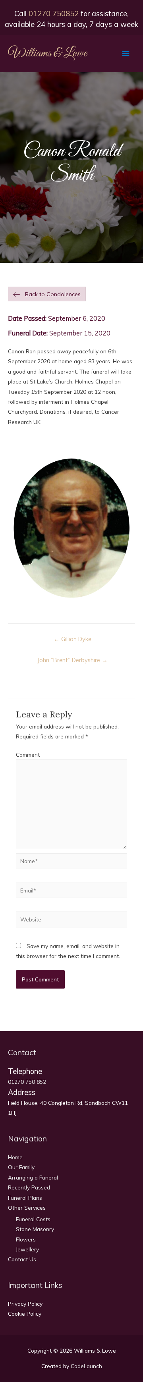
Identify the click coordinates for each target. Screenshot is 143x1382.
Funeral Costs (33, 1219)
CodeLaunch (86, 1366)
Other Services (27, 1207)
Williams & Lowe (47, 54)
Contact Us (22, 1259)
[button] (47, 294)
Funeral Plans (25, 1197)
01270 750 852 (27, 1081)
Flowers (26, 1239)
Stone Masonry (35, 1229)
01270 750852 (54, 13)
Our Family (21, 1167)
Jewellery (27, 1249)
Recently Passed (29, 1187)
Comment (28, 754)
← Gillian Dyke (72, 639)
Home (15, 1157)
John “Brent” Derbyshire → (72, 660)
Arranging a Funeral (33, 1177)
